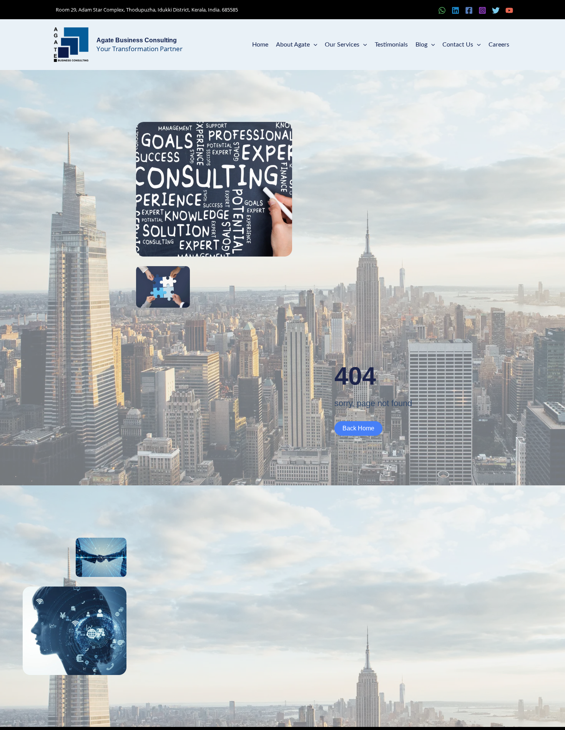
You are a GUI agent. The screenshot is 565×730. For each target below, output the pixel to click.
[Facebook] (469, 10)
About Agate (293, 45)
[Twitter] (496, 10)
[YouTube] (509, 10)
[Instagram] (482, 10)
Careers (499, 45)
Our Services (342, 45)
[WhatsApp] (442, 10)
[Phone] (428, 10)
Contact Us (457, 45)
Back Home (358, 428)
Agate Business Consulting (136, 40)
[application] (313, 44)
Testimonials (391, 45)
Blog (421, 45)
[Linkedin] (455, 10)
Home (260, 45)
